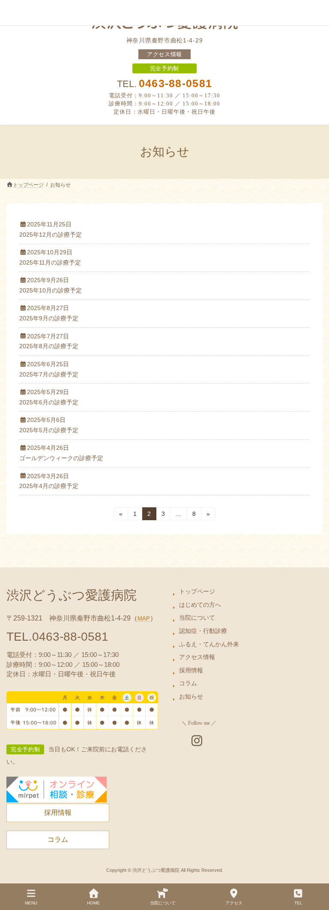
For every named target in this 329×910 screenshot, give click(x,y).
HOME (93, 903)
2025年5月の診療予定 (48, 430)
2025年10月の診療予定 (50, 290)
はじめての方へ (200, 604)
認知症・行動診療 (203, 631)
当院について (197, 618)
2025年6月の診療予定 (48, 402)
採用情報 (191, 670)
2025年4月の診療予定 (48, 485)
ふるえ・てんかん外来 (209, 644)
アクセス (233, 903)
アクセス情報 (164, 54)
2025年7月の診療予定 (48, 374)
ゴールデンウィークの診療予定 (61, 458)
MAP (144, 619)
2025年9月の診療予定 (48, 318)
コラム (188, 683)
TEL (298, 903)
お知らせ (191, 696)
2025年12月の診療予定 (50, 234)
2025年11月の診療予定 (50, 262)
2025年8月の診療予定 (48, 346)
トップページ (197, 591)
